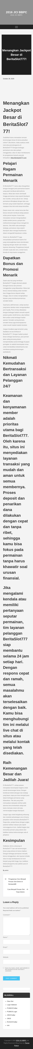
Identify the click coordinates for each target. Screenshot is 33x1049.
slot (8, 1025)
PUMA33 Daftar (12, 1008)
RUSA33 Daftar (12, 1022)
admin (6, 870)
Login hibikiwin (12, 1005)
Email (5, 947)
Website (5, 957)
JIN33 (9, 1018)
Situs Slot (10, 1001)
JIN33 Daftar (11, 1015)
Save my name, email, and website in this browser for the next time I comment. (17, 969)
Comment (6, 915)
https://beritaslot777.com (18, 158)
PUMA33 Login (12, 1011)
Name (5, 937)
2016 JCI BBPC (16, 12)
